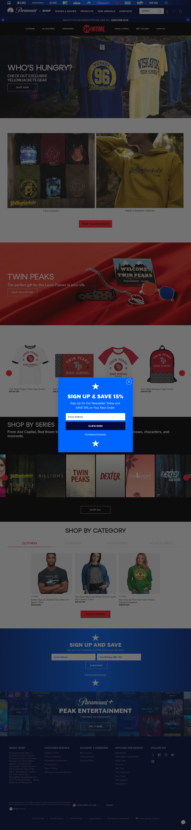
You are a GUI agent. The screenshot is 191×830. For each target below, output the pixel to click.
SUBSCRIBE (95, 426)
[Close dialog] (129, 381)
